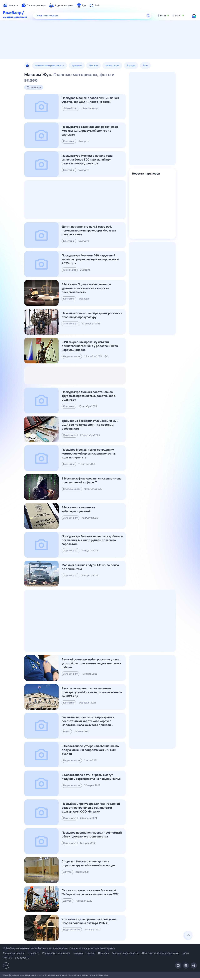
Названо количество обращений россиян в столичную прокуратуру (92, 315)
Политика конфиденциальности (160, 953)
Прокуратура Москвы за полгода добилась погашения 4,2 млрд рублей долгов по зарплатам (92, 540)
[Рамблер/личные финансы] (15, 18)
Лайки (185, 953)
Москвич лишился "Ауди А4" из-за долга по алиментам (90, 567)
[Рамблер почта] (194, 15)
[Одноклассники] (186, 965)
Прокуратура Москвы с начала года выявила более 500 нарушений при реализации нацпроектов (87, 159)
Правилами (103, 974)
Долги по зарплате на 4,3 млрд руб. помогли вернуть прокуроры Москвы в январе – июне (89, 230)
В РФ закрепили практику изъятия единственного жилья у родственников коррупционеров (90, 346)
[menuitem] (10, 5)
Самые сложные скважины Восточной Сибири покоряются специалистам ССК (90, 892)
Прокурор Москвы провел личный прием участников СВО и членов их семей (90, 100)
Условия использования (125, 953)
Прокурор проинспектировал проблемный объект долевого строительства (92, 834)
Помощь (90, 953)
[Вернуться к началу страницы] (188, 935)
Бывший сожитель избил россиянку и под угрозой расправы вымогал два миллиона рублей (91, 663)
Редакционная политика (56, 953)
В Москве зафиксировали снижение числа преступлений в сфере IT (92, 480)
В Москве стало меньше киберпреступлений (78, 509)
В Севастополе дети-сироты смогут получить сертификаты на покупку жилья (91, 777)
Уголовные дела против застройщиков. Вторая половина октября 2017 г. (89, 921)
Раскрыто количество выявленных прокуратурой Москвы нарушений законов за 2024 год (92, 692)
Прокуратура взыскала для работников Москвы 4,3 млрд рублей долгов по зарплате (90, 130)
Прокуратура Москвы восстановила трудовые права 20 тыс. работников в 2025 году (88, 395)
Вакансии (103, 953)
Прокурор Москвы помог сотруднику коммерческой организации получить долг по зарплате (89, 453)
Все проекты (22, 957)
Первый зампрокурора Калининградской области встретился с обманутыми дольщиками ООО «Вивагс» (91, 807)
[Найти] (148, 15)
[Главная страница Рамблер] (13, 13)
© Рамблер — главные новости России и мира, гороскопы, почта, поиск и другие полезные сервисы (59, 948)
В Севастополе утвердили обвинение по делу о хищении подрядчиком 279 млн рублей (90, 750)
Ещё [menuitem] (145, 65)
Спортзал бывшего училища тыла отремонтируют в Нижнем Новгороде (88, 863)
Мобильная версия (13, 953)
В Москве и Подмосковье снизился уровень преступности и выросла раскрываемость (86, 288)
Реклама (78, 953)
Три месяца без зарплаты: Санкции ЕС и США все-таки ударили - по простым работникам (90, 424)
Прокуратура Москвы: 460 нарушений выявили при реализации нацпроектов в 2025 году (90, 259)
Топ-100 (7, 957)
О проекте (33, 953)
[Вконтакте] (178, 965)
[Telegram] (194, 965)
